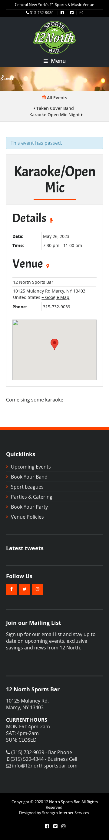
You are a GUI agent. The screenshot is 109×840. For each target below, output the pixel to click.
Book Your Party (29, 506)
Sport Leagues (27, 486)
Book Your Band (29, 476)
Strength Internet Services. (66, 812)
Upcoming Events (31, 466)
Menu (57, 60)
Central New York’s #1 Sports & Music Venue (54, 4)
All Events (56, 97)
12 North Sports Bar (33, 282)
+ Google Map (55, 297)
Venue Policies (27, 516)
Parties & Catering (31, 496)
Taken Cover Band (54, 108)
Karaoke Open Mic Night (55, 114)
